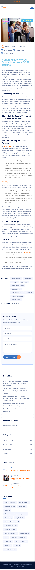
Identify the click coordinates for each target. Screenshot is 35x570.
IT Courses (8, 541)
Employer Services (11, 526)
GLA (6, 537)
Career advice (28, 278)
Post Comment (10, 357)
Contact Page (26, 253)
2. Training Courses (7, 182)
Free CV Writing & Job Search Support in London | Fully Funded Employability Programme (15, 383)
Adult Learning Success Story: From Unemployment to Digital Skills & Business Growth (16, 391)
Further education (16, 292)
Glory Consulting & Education (15, 46)
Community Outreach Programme (15, 514)
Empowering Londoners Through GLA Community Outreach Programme (15, 405)
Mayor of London (21, 541)
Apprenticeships (16, 278)
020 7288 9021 (17, 1)
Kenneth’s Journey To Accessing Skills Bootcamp (15, 410)
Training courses (16, 299)
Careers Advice (8, 146)
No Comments (8, 53)
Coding (7, 510)
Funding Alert (7, 444)
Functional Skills (16, 289)
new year (8, 545)
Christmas (22, 506)
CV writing (14, 282)
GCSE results (28, 292)
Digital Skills (24, 282)
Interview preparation (17, 296)
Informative (20, 50)
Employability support (18, 285)
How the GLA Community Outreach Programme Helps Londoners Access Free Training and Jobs (16, 398)
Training (5, 453)
